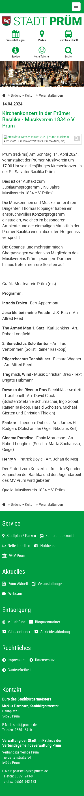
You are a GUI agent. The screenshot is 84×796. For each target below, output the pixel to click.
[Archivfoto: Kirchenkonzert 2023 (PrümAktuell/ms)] (42, 137)
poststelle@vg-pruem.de (30, 770)
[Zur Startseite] (4, 95)
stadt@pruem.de (25, 724)
